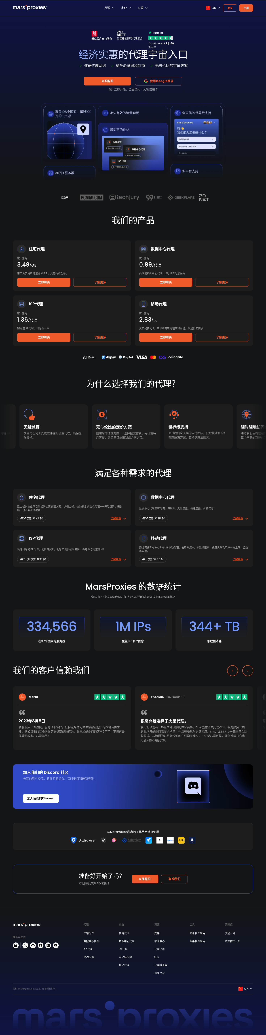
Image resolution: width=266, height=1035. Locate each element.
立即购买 (107, 81)
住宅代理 (89, 933)
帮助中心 (159, 941)
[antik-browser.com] (181, 840)
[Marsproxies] (30, 7)
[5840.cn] (170, 840)
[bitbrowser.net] (83, 840)
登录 (230, 8)
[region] (133, 723)
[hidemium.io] (131, 840)
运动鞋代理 (125, 957)
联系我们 (174, 879)
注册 (246, 8)
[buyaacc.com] (114, 840)
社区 (157, 957)
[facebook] (40, 945)
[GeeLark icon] (148, 840)
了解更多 (100, 282)
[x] (25, 945)
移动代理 (89, 957)
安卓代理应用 (197, 933)
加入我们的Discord (40, 798)
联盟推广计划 (233, 941)
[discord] (33, 945)
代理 (107, 8)
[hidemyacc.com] (192, 840)
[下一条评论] (247, 670)
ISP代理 (88, 949)
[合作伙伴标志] (92, 197)
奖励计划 (230, 933)
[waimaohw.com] (103, 840)
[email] (16, 945)
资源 (140, 8)
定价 (124, 8)
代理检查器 (160, 965)
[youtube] (56, 945)
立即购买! (145, 879)
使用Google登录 (161, 81)
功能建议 (159, 973)
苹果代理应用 (197, 941)
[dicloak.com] (159, 840)
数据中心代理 (91, 941)
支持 (157, 933)
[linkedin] (48, 945)
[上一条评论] (232, 670)
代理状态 (159, 949)
